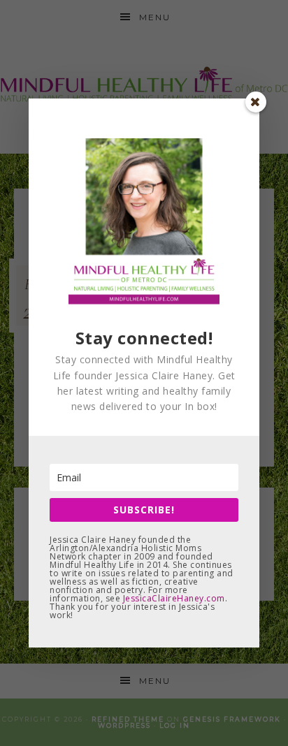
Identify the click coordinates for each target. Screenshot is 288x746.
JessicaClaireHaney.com (174, 598)
